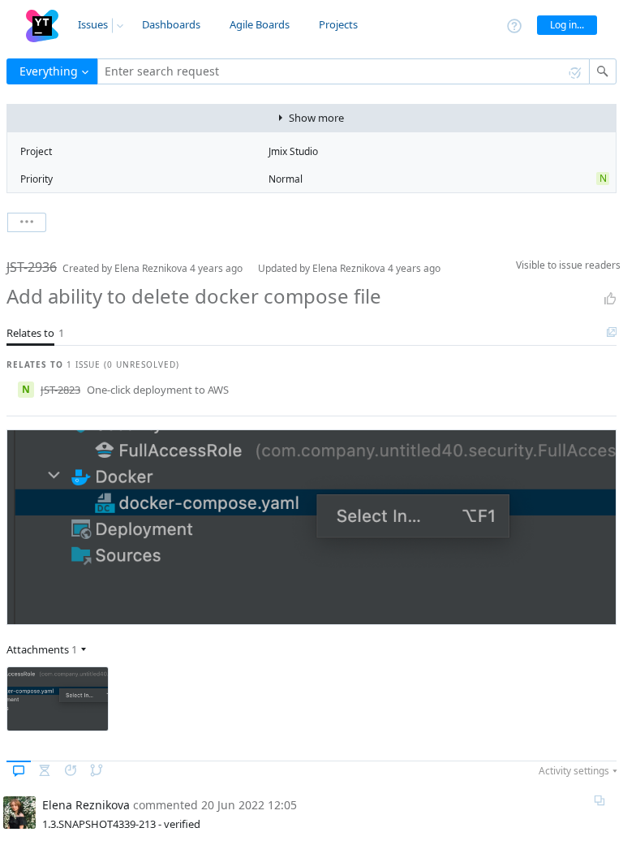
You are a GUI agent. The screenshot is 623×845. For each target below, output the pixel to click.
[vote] (610, 298)
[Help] (514, 25)
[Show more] (26, 222)
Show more (316, 117)
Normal (286, 179)
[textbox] (343, 71)
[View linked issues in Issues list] (612, 332)
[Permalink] (599, 800)
